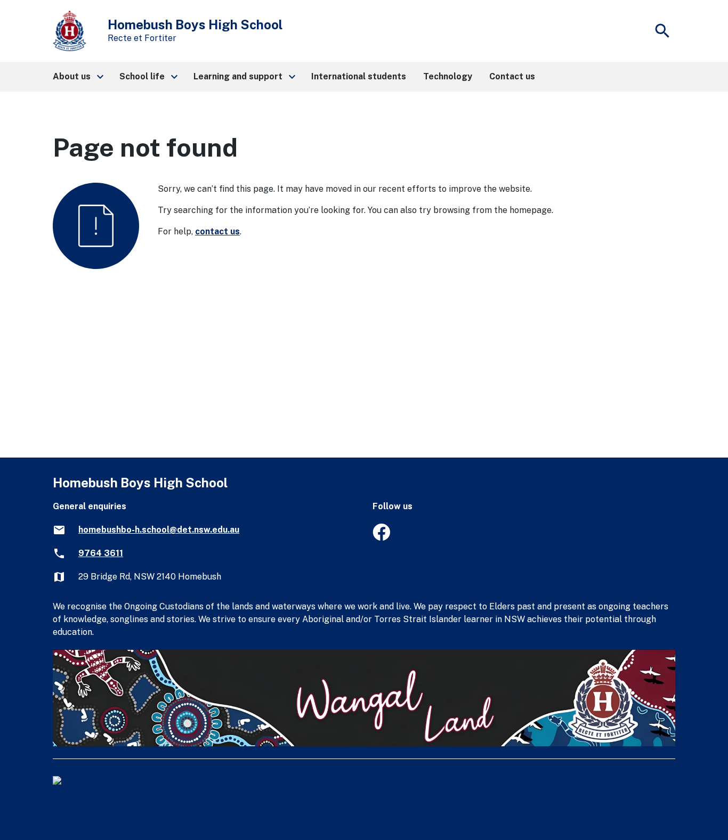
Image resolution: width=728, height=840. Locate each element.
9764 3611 (100, 553)
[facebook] (381, 538)
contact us (217, 231)
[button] (77, 77)
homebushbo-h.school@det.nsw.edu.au (158, 530)
